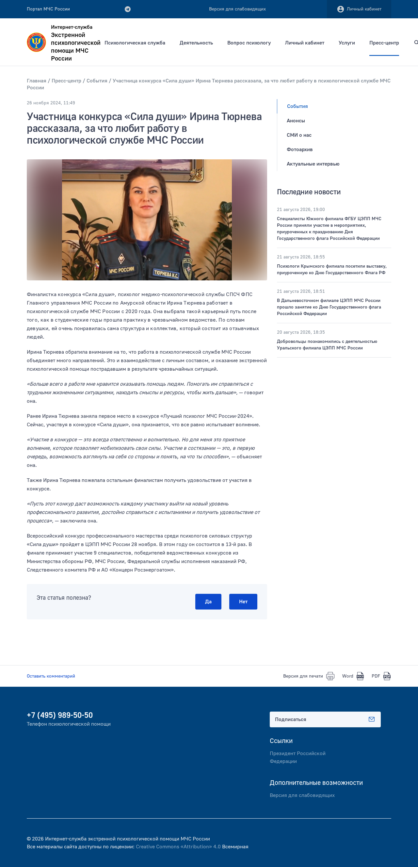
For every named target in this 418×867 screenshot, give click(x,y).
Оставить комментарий (51, 676)
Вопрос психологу (249, 43)
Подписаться (290, 719)
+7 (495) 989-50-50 (60, 715)
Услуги (347, 43)
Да (208, 601)
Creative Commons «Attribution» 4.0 (178, 846)
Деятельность (196, 43)
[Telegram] (128, 9)
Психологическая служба (134, 43)
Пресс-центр (384, 43)
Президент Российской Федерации (298, 757)
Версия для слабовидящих (302, 795)
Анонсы (296, 120)
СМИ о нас (299, 135)
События (297, 106)
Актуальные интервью (313, 164)
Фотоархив (300, 149)
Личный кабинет (364, 9)
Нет (243, 601)
